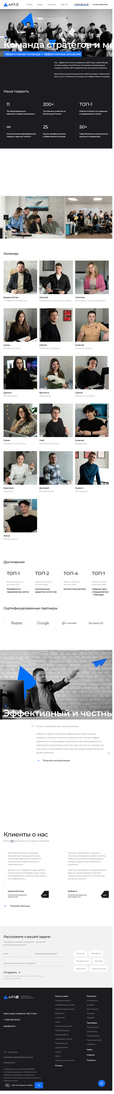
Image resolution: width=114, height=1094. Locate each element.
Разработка (96, 953)
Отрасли (91, 1055)
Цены (57, 1056)
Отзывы (58, 1066)
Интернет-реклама (63, 1026)
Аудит (58, 1022)
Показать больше (20, 906)
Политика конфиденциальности (18, 1057)
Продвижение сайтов (64, 1005)
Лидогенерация (99, 969)
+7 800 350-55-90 (81, 4)
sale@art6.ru (10, 1026)
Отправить (10, 972)
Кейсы (40, 4)
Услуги (29, 4)
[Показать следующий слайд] (106, 217)
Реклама (99, 961)
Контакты (51, 4)
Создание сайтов (62, 1000)
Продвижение (82, 961)
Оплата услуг (9, 1062)
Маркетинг (81, 969)
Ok (39, 1085)
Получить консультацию (56, 760)
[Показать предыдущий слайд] (6, 217)
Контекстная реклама (64, 1009)
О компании (92, 1000)
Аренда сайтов (61, 1035)
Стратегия (80, 953)
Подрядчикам (93, 1036)
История (90, 1005)
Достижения (92, 1009)
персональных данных (12, 978)
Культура (91, 1013)
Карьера (90, 1018)
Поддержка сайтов (63, 1039)
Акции (58, 1052)
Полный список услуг (64, 1060)
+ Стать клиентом (100, 4)
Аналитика (60, 1018)
